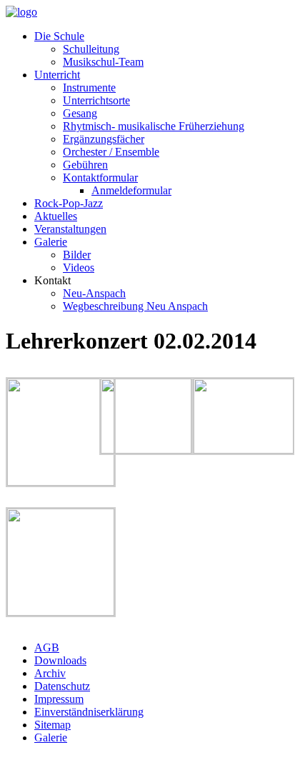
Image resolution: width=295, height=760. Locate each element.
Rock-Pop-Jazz (68, 203)
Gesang (80, 113)
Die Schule (59, 36)
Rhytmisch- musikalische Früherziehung (153, 126)
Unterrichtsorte (96, 100)
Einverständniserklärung (89, 712)
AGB (46, 647)
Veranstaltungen (70, 229)
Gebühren (85, 165)
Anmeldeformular (131, 190)
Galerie (50, 242)
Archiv (50, 673)
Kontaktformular (100, 177)
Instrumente (89, 87)
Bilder (77, 255)
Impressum (59, 699)
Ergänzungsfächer (103, 139)
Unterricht (57, 75)
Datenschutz (62, 686)
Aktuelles (55, 216)
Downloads (60, 660)
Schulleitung (91, 49)
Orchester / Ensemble (111, 152)
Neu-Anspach (94, 293)
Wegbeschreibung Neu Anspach (135, 306)
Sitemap (52, 725)
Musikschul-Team (103, 62)
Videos (78, 267)
